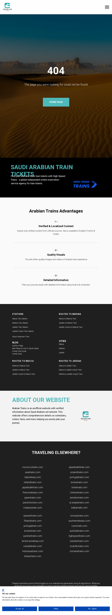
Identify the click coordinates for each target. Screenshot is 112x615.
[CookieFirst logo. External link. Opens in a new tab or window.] (3, 590)
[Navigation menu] (107, 7)
